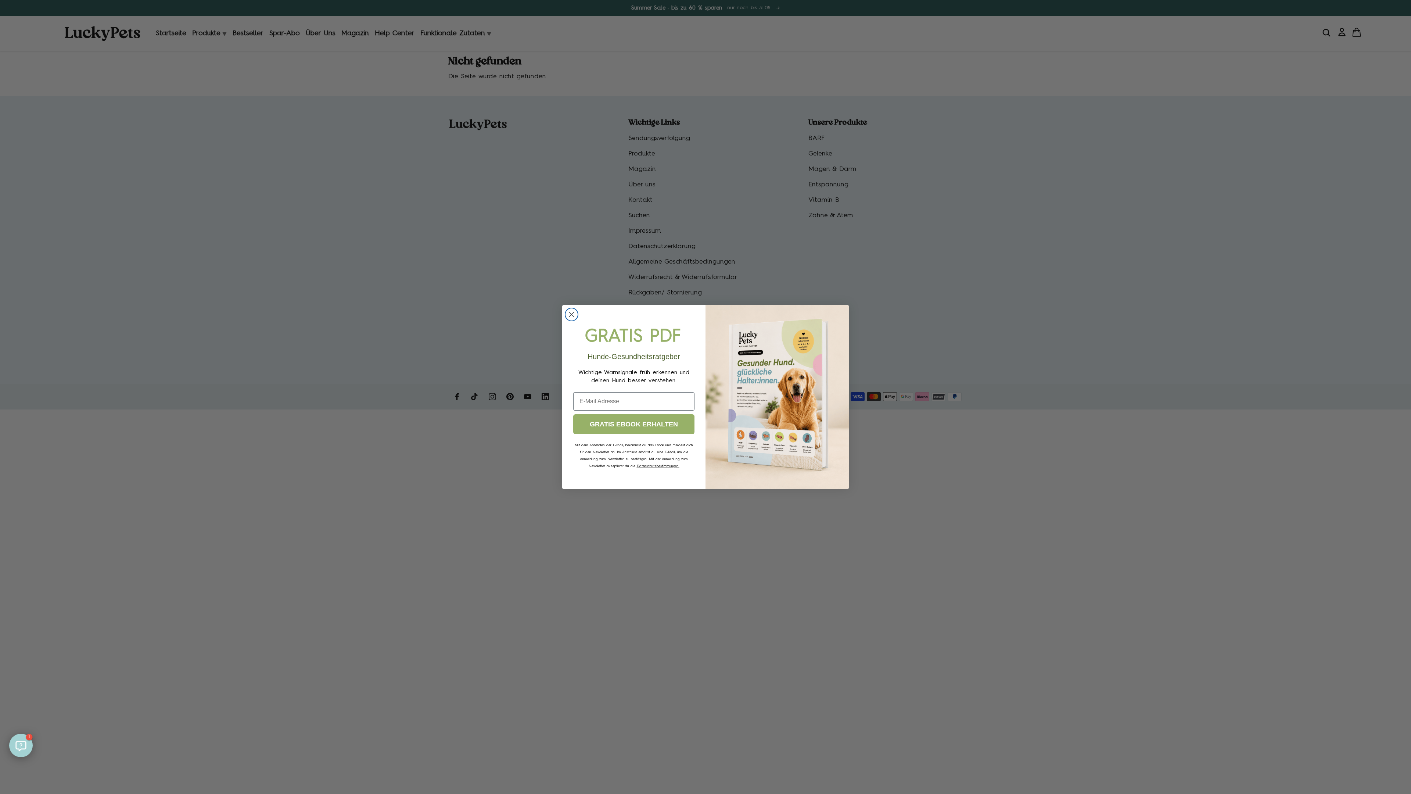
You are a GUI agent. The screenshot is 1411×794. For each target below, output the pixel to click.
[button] (21, 745)
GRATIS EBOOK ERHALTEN (634, 424)
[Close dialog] (571, 314)
